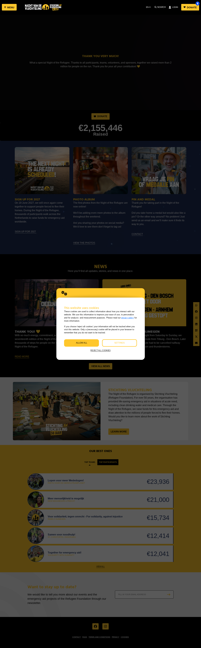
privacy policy (127, 318)
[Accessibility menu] (197, 3)
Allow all (81, 343)
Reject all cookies (100, 350)
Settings (119, 343)
